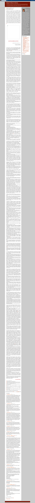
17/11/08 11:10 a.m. (9, 394)
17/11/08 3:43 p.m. (9, 426)
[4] (19, 56)
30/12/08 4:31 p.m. (9, 449)
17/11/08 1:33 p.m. (9, 421)
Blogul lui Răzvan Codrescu (12, 2)
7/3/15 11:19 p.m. (9, 480)
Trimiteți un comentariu (8, 496)
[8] (17, 311)
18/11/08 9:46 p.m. (9, 431)
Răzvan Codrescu (13, 435)
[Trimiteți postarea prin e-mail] (19, 391)
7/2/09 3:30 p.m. (8, 464)
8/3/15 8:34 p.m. (8, 484)
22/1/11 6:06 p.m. (9, 467)
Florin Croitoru (12, 467)
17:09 (13, 391)
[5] (13, 133)
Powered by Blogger (24, 52)
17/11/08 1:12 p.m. (9, 412)
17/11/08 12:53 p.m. (9, 403)
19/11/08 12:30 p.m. (9, 435)
